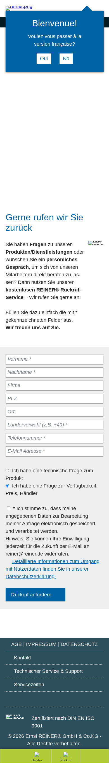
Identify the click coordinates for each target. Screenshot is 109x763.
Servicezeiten (29, 684)
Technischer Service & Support (48, 671)
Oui (44, 58)
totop (92, 755)
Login (100, 8)
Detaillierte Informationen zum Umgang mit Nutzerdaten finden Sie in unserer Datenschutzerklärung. (52, 569)
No (66, 58)
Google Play (24, 698)
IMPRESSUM (41, 644)
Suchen (78, 8)
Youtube (55, 699)
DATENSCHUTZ (79, 644)
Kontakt (22, 658)
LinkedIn (85, 699)
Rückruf (58, 760)
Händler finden (36, 760)
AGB (16, 644)
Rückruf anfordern (31, 595)
